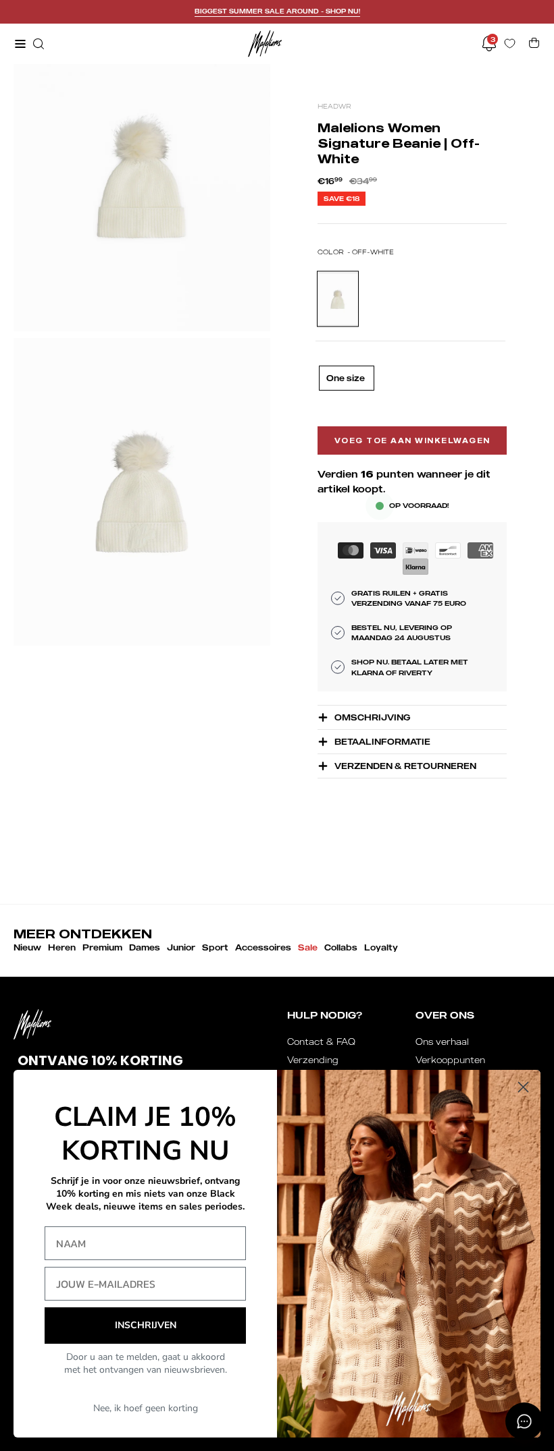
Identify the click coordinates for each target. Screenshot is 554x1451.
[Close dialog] (523, 1087)
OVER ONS (445, 1015)
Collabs (340, 947)
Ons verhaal (442, 1041)
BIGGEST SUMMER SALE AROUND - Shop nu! (277, 11)
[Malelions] (265, 43)
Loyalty (381, 947)
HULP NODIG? (324, 1015)
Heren (62, 947)
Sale (308, 947)
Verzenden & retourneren (405, 766)
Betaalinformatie (382, 742)
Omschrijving (372, 717)
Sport (215, 947)
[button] (37, 44)
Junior (181, 947)
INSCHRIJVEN (145, 1325)
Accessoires (263, 947)
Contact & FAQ (321, 1041)
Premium (102, 947)
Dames (144, 947)
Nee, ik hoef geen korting (145, 1408)
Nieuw (27, 947)
